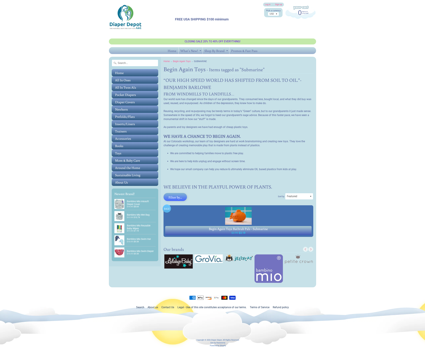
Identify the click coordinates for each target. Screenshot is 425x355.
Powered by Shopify (218, 346)
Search (140, 307)
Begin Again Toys (182, 61)
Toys (118, 153)
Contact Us (167, 307)
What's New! (191, 51)
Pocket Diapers (125, 94)
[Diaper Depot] (125, 19)
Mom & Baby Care (127, 160)
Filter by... (175, 197)
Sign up (278, 4)
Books (119, 146)
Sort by (281, 196)
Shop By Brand (216, 51)
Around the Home (127, 167)
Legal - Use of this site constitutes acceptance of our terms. (212, 307)
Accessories (123, 138)
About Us (121, 182)
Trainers (121, 131)
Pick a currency (273, 10)
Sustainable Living (127, 175)
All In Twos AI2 (125, 87)
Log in (267, 4)
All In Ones (123, 80)
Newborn (121, 109)
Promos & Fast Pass (244, 50)
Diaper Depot (216, 340)
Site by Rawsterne (217, 343)
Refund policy (281, 307)
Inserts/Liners (125, 124)
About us (153, 307)
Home (172, 50)
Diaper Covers (125, 102)
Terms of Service (259, 307)
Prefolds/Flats (125, 116)
